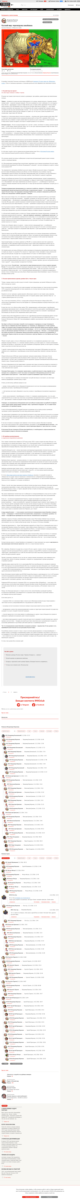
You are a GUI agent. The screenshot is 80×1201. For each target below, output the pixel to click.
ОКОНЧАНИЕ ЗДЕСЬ (30, 677)
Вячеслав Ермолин (27, 780)
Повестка (4, 1)
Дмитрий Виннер (31, 72)
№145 (11, 1054)
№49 (10, 796)
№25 (10, 768)
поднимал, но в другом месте (22, 898)
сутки (56, 731)
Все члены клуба (73, 1)
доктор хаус (4, 72)
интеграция (33, 9)
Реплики (4, 1105)
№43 (6, 812)
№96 (10, 973)
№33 (9, 920)
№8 (10, 891)
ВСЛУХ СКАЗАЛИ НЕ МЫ (8, 1124)
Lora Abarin (8, 72)
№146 (11, 1058)
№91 (8, 965)
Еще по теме (5, 712)
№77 (10, 833)
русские (7, 709)
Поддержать (36, 901)
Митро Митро (15, 73)
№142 (10, 1038)
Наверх (5, 1064)
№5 (8, 878)
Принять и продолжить (30, 1197)
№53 (10, 945)
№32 (12, 910)
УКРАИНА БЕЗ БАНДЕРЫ (8, 1155)
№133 (8, 1006)
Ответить (54, 901)
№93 (8, 989)
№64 (10, 849)
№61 (8, 837)
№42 (10, 804)
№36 (6, 924)
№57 (9, 824)
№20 (9, 751)
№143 (11, 1042)
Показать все (21, 731)
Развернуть (8, 737)
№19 (8, 747)
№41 (8, 932)
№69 (7, 985)
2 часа (35, 731)
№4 (7, 874)
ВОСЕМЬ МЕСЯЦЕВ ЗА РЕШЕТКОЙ (11, 1169)
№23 (10, 755)
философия (20, 709)
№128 (7, 997)
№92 (9, 969)
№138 (10, 1014)
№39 (9, 788)
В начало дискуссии (16, 1064)
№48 (10, 941)
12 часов (49, 731)
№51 (10, 953)
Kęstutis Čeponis (27, 961)
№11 (6, 735)
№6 (9, 882)
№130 (8, 1001)
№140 (11, 1018)
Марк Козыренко (28, 841)
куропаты (67, 9)
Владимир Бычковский (28, 739)
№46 (10, 808)
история (59, 9)
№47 (7, 816)
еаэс (17, 9)
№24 (10, 760)
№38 (7, 928)
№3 (7, 866)
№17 (7, 743)
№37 (8, 784)
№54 (8, 820)
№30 (7, 905)
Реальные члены (56, 1)
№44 (9, 937)
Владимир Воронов (30, 747)
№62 (9, 841)
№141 (11, 1030)
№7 (9, 886)
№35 (7, 780)
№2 (6, 870)
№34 (6, 776)
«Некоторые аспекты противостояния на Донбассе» (19, 475)
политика (24, 9)
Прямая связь (48, 22)
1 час (29, 731)
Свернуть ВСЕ (5, 731)
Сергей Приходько (28, 1001)
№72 (10, 829)
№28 (10, 895)
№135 (9, 1022)
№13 (7, 739)
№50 (10, 949)
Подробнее (49, 1197)
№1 (6, 862)
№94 (9, 993)
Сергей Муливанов (26, 866)
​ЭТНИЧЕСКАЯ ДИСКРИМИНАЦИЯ (11, 1139)
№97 (10, 977)
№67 (6, 981)
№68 (7, 961)
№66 (6, 957)
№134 (9, 1010)
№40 (9, 800)
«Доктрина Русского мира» (47, 151)
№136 (9, 1034)
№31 (10, 772)
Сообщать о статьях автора (51, 19)
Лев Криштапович (11, 1079)
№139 (10, 1026)
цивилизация (50, 9)
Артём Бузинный (10, 1086)
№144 (10, 1050)
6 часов (42, 731)
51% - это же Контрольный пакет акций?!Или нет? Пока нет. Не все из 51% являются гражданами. (11, 1173)
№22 (9, 764)
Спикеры (42, 1)
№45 (10, 792)
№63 (10, 845)
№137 (9, 1046)
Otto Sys (10, 73)
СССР (41, 9)
